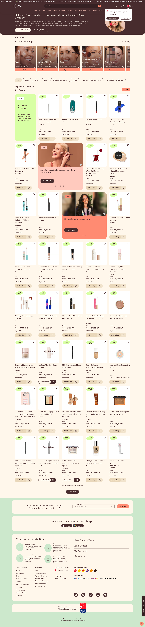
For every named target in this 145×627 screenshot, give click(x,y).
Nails (75, 80)
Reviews (19, 587)
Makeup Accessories (60, 80)
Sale (49, 10)
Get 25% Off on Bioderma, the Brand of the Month (76, 1)
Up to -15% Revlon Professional (41, 577)
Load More (72, 492)
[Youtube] (105, 595)
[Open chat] (142, 624)
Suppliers (19, 596)
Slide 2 (61, 186)
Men (100, 10)
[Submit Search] (99, 6)
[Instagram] (76, 595)
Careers (18, 582)
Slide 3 (63, 186)
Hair (89, 10)
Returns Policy (21, 593)
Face (27, 80)
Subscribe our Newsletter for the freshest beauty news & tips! (36, 1)
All (18, 80)
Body (75, 10)
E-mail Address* (78, 504)
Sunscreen (82, 10)
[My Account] (120, 6)
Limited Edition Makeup (115, 80)
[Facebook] (83, 595)
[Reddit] (98, 595)
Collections (42, 10)
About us (19, 570)
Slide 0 (55, 186)
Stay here (125, 18)
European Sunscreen (42, 581)
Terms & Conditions (22, 584)
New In (55, 10)
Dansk (57, 579)
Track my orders (21, 579)
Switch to (112, 18)
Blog (17, 576)
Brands (35, 10)
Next (81, 165)
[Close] (143, 597)
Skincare (69, 10)
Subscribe (122, 506)
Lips (45, 80)
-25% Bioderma (40, 573)
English (63, 579)
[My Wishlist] (117, 6)
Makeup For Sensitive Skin (92, 80)
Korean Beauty (40, 587)
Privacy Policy (21, 590)
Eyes (36, 80)
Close (130, 11)
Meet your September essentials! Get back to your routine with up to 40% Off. (120, 1)
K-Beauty (62, 10)
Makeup (94, 10)
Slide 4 (66, 186)
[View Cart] (124, 6)
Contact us (20, 573)
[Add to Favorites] (57, 96)
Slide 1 (58, 186)
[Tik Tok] (91, 595)
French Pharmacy (41, 584)
